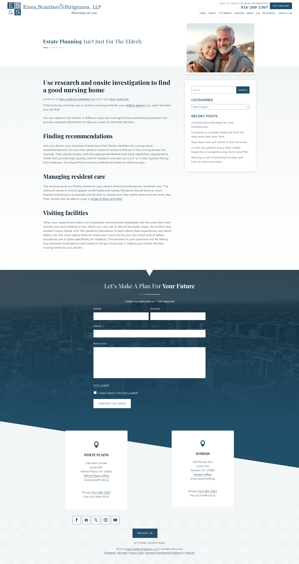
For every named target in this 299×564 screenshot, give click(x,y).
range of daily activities (106, 199)
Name (97, 308)
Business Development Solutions (163, 552)
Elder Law (123, 99)
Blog (113, 99)
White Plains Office (96, 475)
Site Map (122, 552)
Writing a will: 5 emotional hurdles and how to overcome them (217, 159)
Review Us (145, 533)
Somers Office (203, 474)
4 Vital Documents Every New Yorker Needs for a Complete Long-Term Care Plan (220, 150)
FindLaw (190, 552)
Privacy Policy (136, 552)
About (212, 13)
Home (203, 13)
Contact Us (285, 13)
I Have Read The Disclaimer (118, 393)
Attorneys (225, 13)
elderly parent (135, 105)
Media (250, 13)
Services (239, 13)
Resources (269, 13)
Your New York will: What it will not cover (219, 142)
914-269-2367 (254, 7)
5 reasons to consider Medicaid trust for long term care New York (217, 134)
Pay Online (281, 5)
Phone (155, 308)
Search (243, 90)
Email (98, 326)
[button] (296, 541)
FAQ (258, 13)
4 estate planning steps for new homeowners (212, 124)
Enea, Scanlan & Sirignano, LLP (77, 99)
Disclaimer (101, 385)
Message (100, 343)
